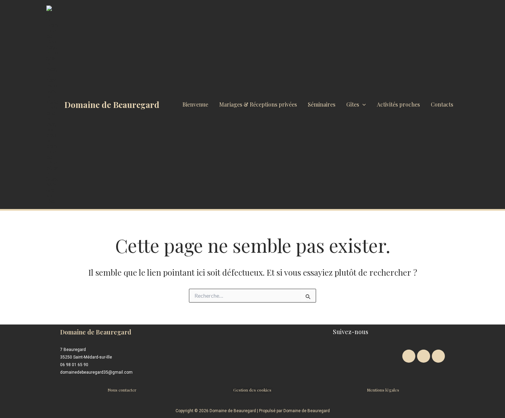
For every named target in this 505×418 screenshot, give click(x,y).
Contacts (442, 104)
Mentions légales (383, 390)
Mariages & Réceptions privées (258, 104)
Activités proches (398, 104)
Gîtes (352, 104)
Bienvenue (195, 104)
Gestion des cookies (252, 390)
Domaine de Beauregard (111, 104)
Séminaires (321, 104)
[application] (362, 104)
